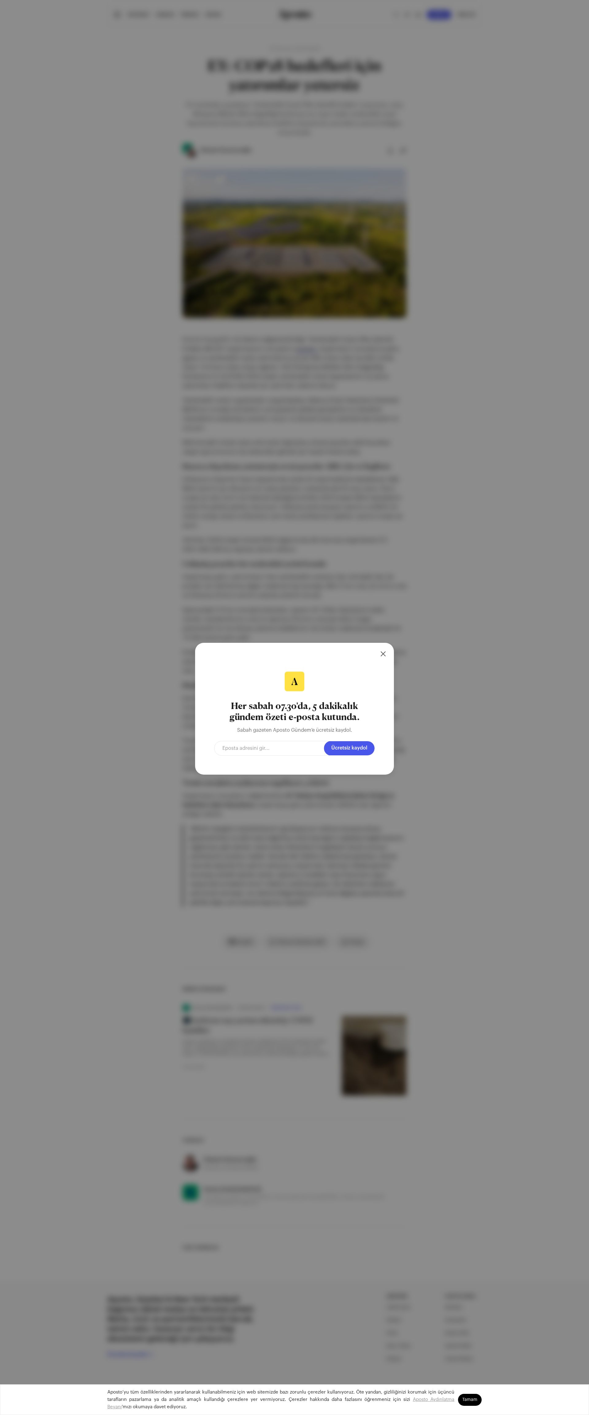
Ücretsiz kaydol (349, 748)
